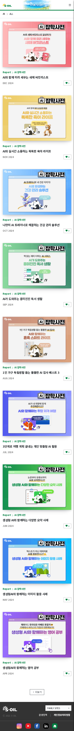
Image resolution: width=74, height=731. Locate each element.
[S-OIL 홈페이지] (54, 726)
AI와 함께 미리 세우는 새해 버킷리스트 (25, 77)
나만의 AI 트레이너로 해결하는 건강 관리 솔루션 (31, 225)
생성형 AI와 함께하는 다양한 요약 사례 (25, 520)
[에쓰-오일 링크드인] (46, 726)
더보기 (38, 692)
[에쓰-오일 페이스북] (37, 726)
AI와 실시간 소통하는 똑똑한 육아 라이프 (27, 151)
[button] (58, 708)
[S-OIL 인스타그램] (19, 726)
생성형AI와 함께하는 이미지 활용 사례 (25, 594)
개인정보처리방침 (62, 715)
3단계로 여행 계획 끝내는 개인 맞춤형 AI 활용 (30, 446)
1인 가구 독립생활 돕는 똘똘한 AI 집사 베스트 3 (31, 372)
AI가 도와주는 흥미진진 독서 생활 (22, 299)
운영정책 (43, 715)
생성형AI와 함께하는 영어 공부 (21, 668)
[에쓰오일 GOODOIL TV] (28, 726)
